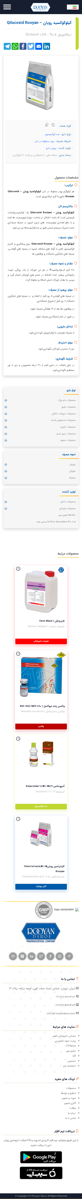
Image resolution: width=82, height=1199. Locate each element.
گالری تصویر (70, 1103)
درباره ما (72, 1113)
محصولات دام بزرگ (67, 400)
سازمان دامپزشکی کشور (64, 1036)
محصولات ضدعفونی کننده (63, 420)
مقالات (72, 1108)
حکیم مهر (71, 1051)
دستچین (71, 1061)
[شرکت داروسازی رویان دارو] (40, 7)
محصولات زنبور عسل (66, 433)
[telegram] (69, 956)
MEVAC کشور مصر (67, 515)
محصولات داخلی (68, 501)
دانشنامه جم (69, 1066)
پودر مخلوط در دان (44, 141)
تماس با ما (70, 1118)
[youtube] (13, 956)
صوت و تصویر (69, 1098)
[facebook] (50, 956)
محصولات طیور (68, 407)
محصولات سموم (68, 440)
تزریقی (73, 464)
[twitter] (41, 956)
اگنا (74, 1056)
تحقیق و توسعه (68, 1093)
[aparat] (22, 956)
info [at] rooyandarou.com (61, 1014)
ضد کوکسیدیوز (52, 134)
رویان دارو (51, 148)
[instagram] (59, 956)
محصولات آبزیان (68, 427)
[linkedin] (31, 956)
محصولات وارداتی (67, 508)
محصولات (71, 1088)
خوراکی (72, 471)
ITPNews (71, 1046)
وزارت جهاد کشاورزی (65, 1041)
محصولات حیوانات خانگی (64, 413)
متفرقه (72, 477)
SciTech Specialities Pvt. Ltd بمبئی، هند (56, 521)
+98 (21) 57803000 (65, 997)
